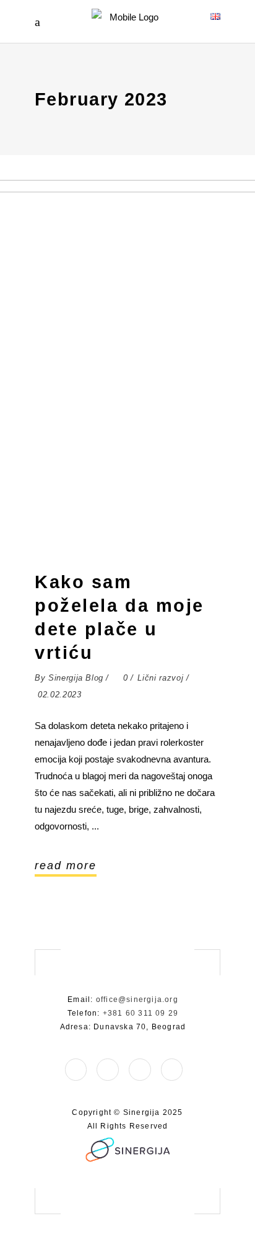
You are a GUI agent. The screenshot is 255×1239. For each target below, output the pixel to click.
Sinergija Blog (75, 677)
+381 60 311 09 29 (140, 1013)
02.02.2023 (60, 694)
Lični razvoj (160, 677)
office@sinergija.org (137, 999)
